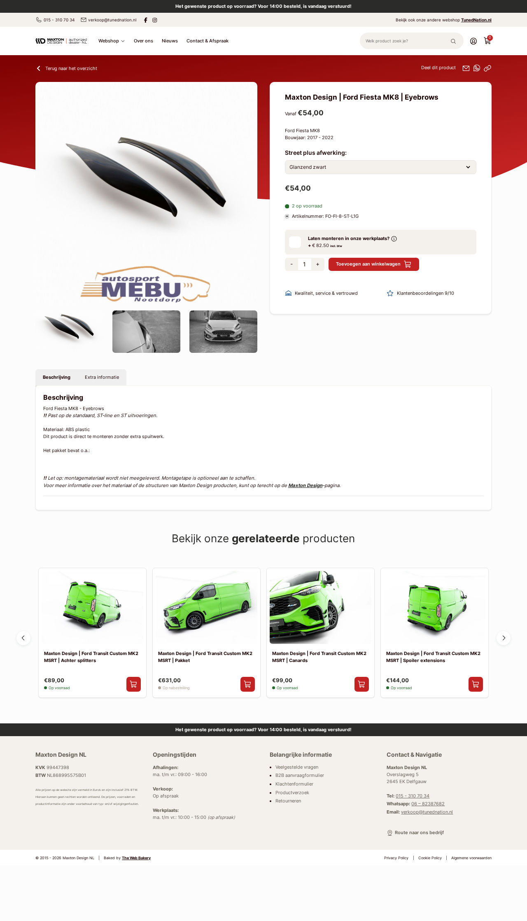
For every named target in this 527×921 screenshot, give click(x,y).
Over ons (143, 41)
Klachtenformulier (294, 784)
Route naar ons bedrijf (419, 832)
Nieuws (170, 41)
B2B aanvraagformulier (299, 775)
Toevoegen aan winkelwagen (368, 264)
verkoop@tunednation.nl (112, 19)
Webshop (108, 41)
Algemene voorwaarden (471, 858)
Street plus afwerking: (316, 152)
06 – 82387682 (428, 804)
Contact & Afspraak (208, 41)
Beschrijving (56, 377)
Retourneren (288, 801)
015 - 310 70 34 (59, 19)
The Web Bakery (136, 858)
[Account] (473, 41)
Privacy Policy (396, 858)
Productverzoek (292, 792)
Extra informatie (102, 377)
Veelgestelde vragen (296, 767)
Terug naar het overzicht (71, 68)
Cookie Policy (430, 858)
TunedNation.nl (476, 19)
